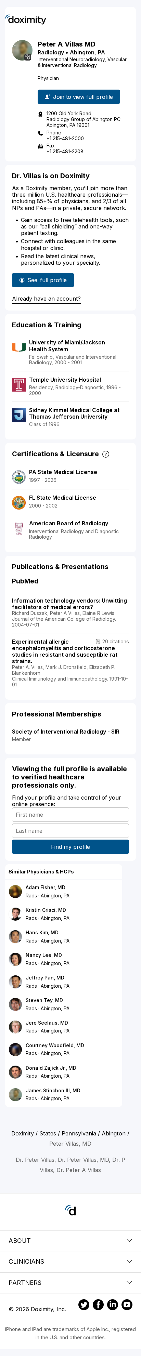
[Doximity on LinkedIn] (112, 1306)
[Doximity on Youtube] (126, 1306)
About (20, 1240)
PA (101, 52)
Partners (25, 1282)
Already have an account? (46, 298)
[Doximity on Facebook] (98, 1306)
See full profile (47, 282)
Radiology (51, 52)
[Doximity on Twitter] (83, 1306)
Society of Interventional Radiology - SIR (65, 731)
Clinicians (26, 1261)
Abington (82, 52)
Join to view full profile (83, 96)
